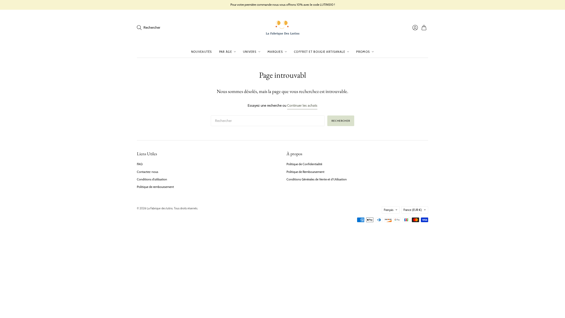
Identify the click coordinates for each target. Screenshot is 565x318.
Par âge (225, 51)
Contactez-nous (147, 172)
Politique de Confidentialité (304, 164)
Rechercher (340, 120)
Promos (363, 51)
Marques (275, 51)
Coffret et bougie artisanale (319, 51)
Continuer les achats (302, 105)
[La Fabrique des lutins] (283, 27)
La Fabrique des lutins (160, 208)
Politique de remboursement (155, 187)
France (412, 210)
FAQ (140, 164)
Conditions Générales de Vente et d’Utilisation (316, 179)
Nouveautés (201, 51)
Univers (249, 51)
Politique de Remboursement (305, 172)
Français (388, 210)
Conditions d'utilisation (152, 179)
